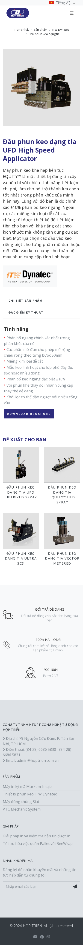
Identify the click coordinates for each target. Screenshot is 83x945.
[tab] (41, 301)
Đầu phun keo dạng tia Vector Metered (62, 558)
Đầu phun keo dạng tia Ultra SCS (21, 558)
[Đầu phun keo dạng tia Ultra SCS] (21, 531)
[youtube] (35, 936)
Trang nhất (21, 30)
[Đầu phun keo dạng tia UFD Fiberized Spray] (21, 465)
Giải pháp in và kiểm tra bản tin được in (36, 835)
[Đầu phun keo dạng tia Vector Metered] (62, 531)
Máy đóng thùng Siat (21, 801)
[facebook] (42, 936)
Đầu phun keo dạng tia (44, 34)
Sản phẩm (40, 30)
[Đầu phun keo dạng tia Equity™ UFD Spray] (62, 465)
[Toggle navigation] (72, 13)
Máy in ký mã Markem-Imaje (27, 786)
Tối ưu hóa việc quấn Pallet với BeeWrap (38, 843)
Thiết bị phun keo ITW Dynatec (30, 794)
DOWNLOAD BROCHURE (29, 413)
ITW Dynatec (60, 30)
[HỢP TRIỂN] (17, 13)
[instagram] (48, 936)
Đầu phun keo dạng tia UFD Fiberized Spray (21, 492)
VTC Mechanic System (22, 809)
